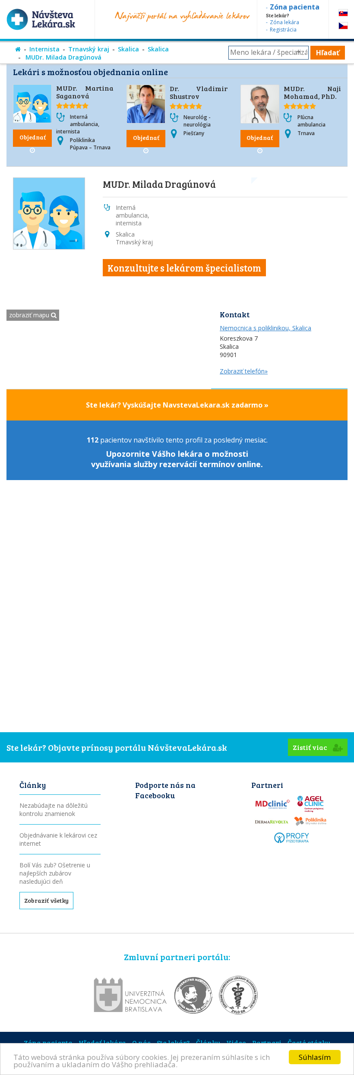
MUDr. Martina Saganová (85, 91)
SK (343, 12)
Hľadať (327, 52)
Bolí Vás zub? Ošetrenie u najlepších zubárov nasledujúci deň (54, 873)
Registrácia (283, 29)
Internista (44, 49)
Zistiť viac (311, 747)
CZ (343, 25)
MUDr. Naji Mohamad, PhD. (312, 92)
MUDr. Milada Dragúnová (62, 57)
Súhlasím (315, 1057)
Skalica (128, 49)
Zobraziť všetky (46, 900)
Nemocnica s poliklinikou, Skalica (265, 328)
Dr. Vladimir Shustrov (198, 92)
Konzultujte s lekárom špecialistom (184, 267)
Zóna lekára (284, 22)
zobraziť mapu (30, 315)
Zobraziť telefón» (244, 371)
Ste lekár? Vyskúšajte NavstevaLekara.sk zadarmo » (177, 405)
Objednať (32, 137)
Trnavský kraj (88, 49)
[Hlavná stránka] (18, 49)
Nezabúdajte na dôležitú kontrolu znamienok (53, 809)
